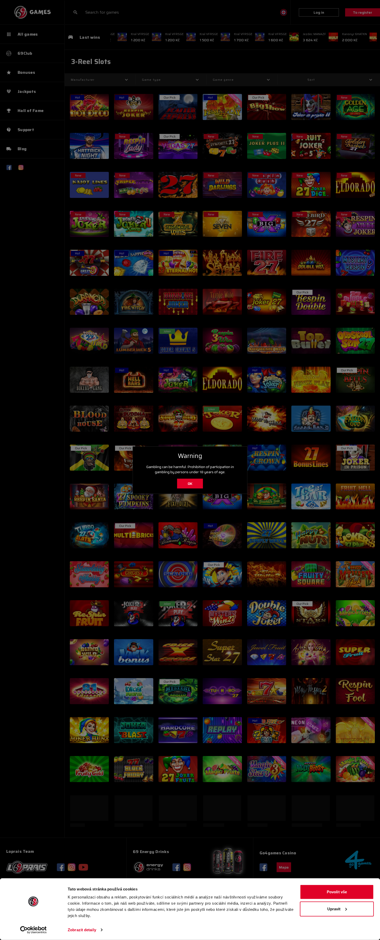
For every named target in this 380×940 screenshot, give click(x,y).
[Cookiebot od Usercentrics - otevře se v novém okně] (33, 930)
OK (190, 483)
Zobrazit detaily (82, 930)
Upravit (334, 908)
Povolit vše (337, 892)
